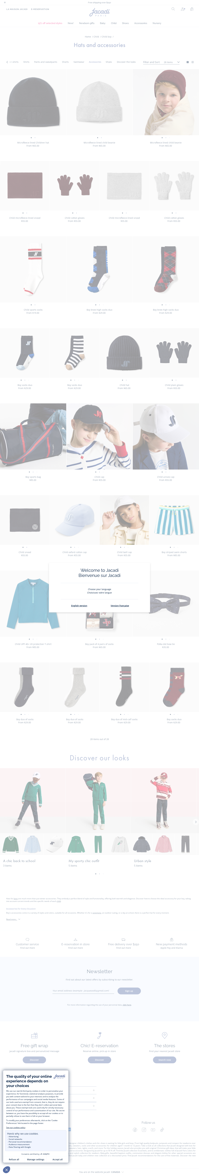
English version (79, 605)
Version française (120, 605)
